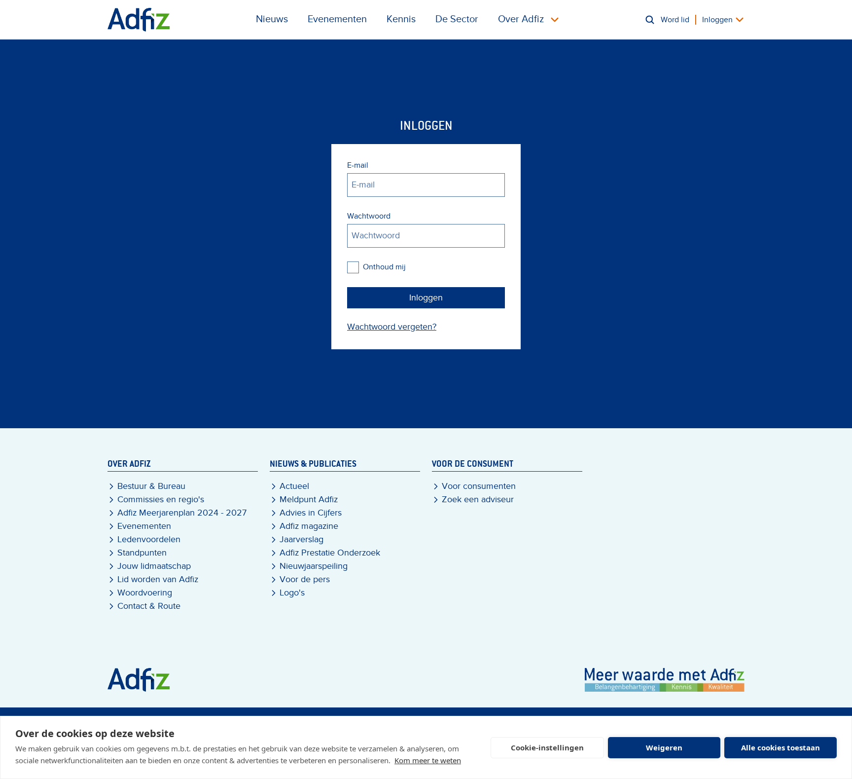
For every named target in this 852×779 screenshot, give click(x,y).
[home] (138, 20)
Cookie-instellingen (547, 747)
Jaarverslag (301, 539)
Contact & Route (148, 606)
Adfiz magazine (309, 526)
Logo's (292, 593)
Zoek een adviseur (478, 499)
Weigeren (664, 747)
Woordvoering (144, 593)
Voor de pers (305, 579)
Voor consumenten (479, 486)
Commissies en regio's (160, 499)
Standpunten (142, 553)
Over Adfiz (521, 19)
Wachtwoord (368, 216)
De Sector (456, 19)
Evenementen (337, 19)
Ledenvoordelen (148, 539)
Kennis (401, 19)
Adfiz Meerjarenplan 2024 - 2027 (182, 513)
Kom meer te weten (427, 760)
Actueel (294, 486)
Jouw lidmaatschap (154, 566)
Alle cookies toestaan (780, 747)
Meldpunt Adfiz (309, 499)
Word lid (675, 20)
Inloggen (717, 20)
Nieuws (272, 19)
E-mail (357, 165)
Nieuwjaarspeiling (314, 566)
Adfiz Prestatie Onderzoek (330, 553)
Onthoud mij (384, 267)
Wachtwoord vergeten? (391, 327)
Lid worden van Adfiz (157, 579)
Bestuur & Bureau (151, 486)
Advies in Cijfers (311, 513)
